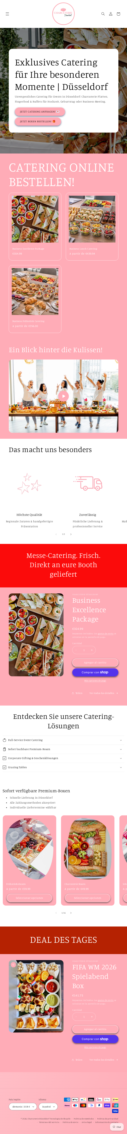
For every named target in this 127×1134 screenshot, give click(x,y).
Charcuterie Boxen (74, 884)
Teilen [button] (79, 693)
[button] (7, 14)
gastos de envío (106, 633)
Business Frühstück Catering (28, 321)
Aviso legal (87, 1122)
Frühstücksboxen (16, 884)
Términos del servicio (49, 1122)
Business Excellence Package (28, 248)
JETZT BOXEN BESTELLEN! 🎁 (38, 121)
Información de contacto (106, 1122)
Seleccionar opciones (29, 897)
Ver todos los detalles (101, 693)
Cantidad (77, 643)
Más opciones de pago (95, 680)
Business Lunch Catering (83, 248)
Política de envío (70, 1122)
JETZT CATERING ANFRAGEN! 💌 (40, 111)
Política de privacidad (107, 1119)
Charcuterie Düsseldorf (38, 1119)
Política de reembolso (84, 1119)
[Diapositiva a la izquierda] (56, 534)
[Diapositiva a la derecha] (71, 534)
